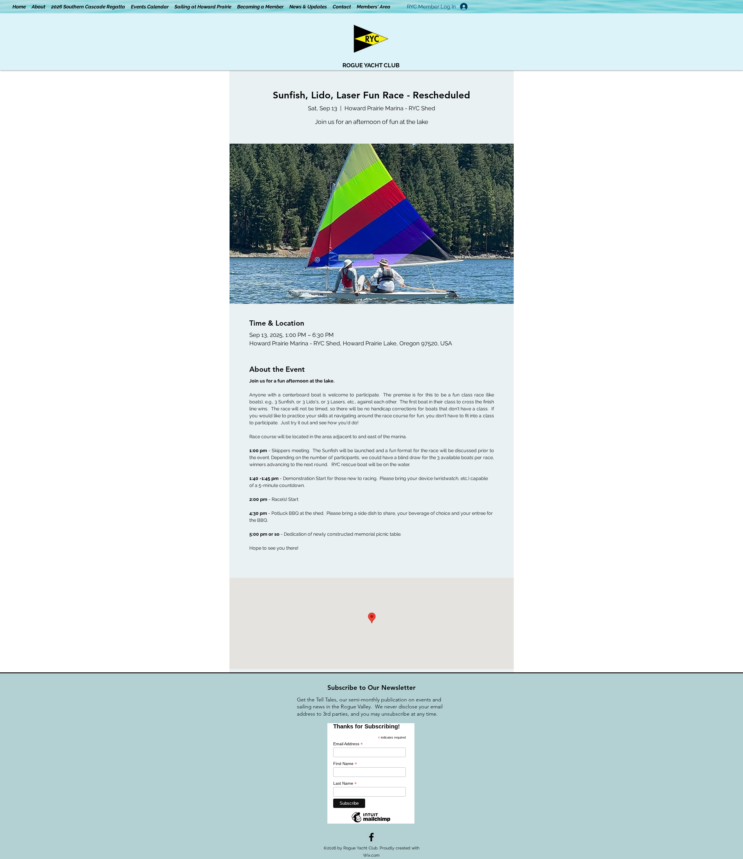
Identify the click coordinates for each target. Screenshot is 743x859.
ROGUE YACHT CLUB (371, 65)
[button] (373, 6)
